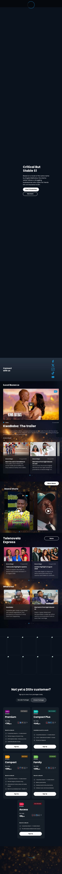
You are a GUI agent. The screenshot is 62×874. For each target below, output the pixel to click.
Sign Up (16, 746)
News (52, 538)
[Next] (56, 511)
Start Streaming (11, 189)
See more (10, 194)
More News (51, 483)
